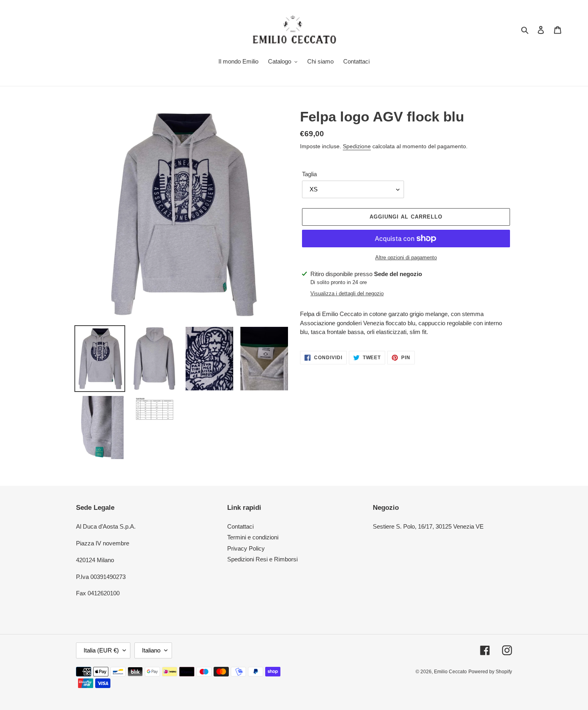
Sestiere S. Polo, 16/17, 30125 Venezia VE (428, 526)
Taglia (309, 174)
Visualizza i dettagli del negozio (347, 293)
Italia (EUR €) (101, 650)
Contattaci (240, 526)
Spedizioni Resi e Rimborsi (262, 559)
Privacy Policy (246, 548)
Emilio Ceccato (450, 671)
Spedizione (357, 146)
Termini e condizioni (252, 537)
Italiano (151, 650)
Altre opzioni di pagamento (406, 258)
